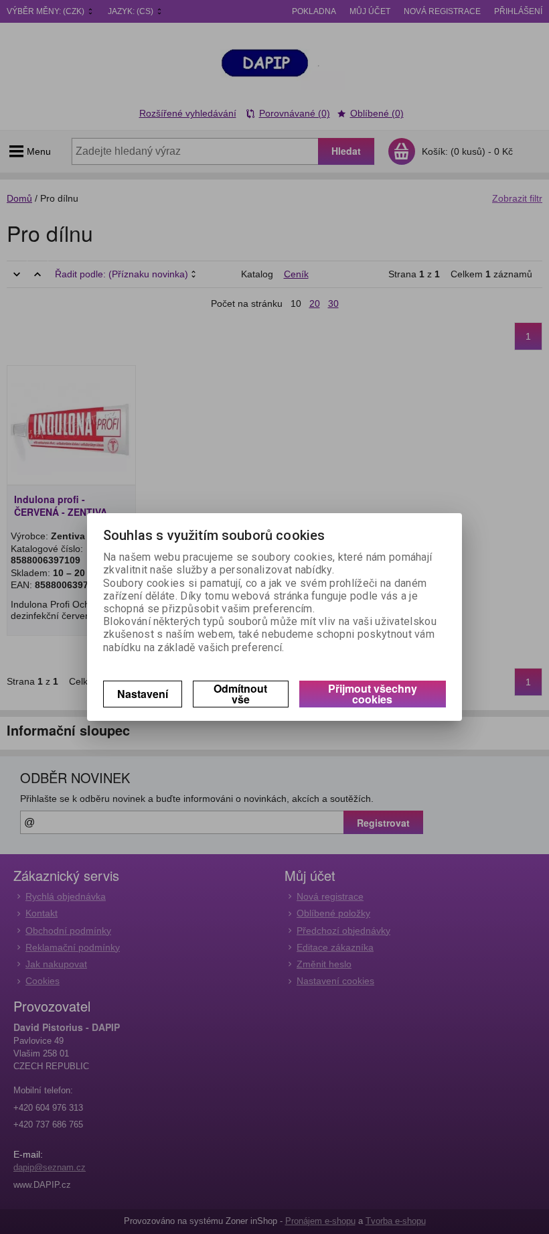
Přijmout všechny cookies (372, 694)
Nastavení (142, 693)
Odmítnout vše (240, 694)
